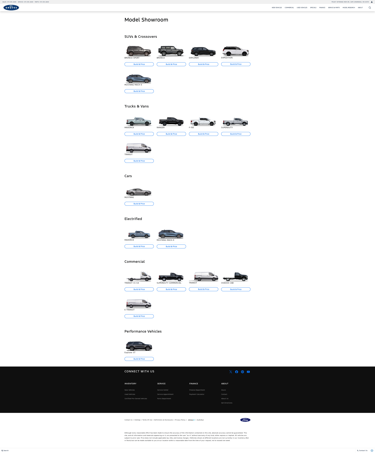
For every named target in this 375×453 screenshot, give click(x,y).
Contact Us (129, 420)
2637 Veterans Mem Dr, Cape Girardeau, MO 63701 (351, 2)
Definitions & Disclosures (163, 420)
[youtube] (248, 372)
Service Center (162, 390)
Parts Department (164, 399)
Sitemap (137, 420)
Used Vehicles (302, 7)
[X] (231, 372)
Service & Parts (334, 7)
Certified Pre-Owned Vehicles (136, 399)
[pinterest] (242, 372)
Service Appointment (165, 394)
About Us (224, 399)
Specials (313, 7)
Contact (224, 394)
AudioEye (200, 420)
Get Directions (226, 403)
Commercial (289, 7)
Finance (322, 7)
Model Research (349, 7)
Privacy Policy (180, 420)
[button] (370, 7)
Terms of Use (147, 420)
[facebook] (236, 372)
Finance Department (197, 390)
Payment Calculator (196, 394)
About (360, 7)
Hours (223, 390)
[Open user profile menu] (372, 2)
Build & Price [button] (139, 64)
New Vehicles (277, 7)
